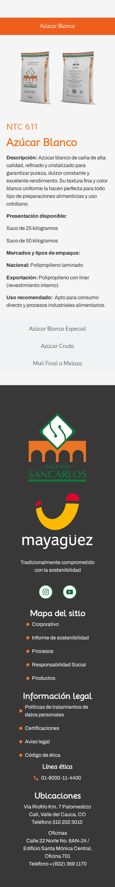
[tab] (57, 26)
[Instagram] (46, 592)
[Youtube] (70, 592)
